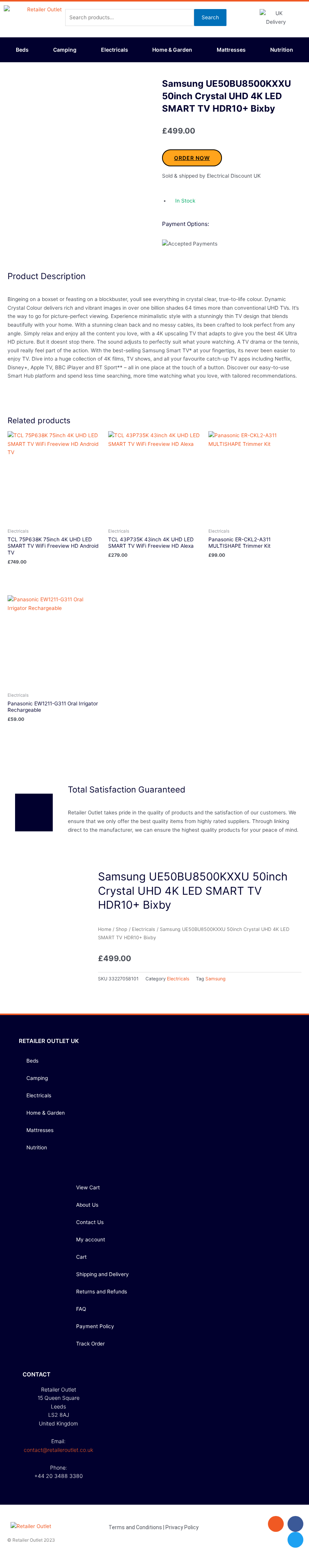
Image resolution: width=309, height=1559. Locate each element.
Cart (81, 1257)
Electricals (114, 49)
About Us (87, 1205)
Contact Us (90, 1222)
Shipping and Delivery (102, 1274)
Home (104, 929)
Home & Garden (172, 49)
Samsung (215, 978)
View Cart (88, 1187)
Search (210, 17)
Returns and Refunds (101, 1292)
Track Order (90, 1344)
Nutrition (281, 49)
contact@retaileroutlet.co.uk (58, 1450)
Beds (22, 49)
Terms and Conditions (135, 1527)
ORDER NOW (192, 158)
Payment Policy (95, 1326)
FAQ (81, 1309)
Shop (121, 929)
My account (90, 1239)
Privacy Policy (182, 1527)
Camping (64, 49)
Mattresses (231, 49)
